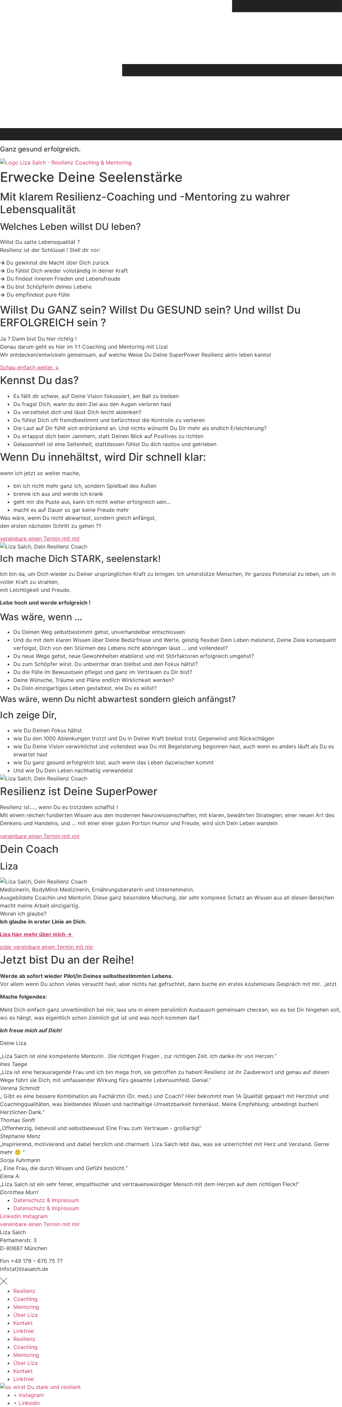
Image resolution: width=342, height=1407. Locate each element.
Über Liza (25, 1315)
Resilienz (24, 1291)
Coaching (25, 1299)
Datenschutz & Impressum (46, 1200)
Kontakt (23, 1323)
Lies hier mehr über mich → (36, 934)
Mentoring (26, 1307)
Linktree (23, 1331)
